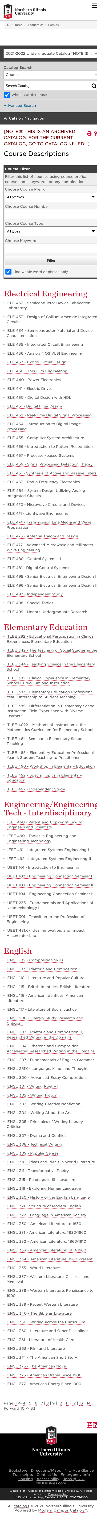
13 (81, 1403)
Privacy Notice (58, 1494)
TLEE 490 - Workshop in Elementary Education (51, 766)
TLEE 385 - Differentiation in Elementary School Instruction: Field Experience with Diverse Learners (51, 711)
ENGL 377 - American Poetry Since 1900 (44, 1384)
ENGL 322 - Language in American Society (46, 1215)
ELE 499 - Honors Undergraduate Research (47, 612)
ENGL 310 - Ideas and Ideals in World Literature (51, 1162)
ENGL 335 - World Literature (33, 1268)
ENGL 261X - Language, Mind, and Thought (47, 1069)
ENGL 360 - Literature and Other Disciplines (47, 1331)
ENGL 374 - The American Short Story (42, 1357)
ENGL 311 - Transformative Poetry (38, 1171)
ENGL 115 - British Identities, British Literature (48, 987)
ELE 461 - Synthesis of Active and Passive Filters (52, 473)
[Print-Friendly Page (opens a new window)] (89, 133)
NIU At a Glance (79, 1470)
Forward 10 (14, 1408)
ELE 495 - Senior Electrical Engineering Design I (51, 576)
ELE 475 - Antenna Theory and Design (42, 536)
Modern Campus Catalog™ (62, 1510)
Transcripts (22, 1475)
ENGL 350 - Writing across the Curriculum (46, 1322)
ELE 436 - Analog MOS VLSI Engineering (45, 353)
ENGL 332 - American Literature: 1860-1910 (46, 1241)
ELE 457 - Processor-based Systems (40, 455)
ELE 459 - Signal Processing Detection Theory (50, 464)
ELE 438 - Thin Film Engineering (37, 371)
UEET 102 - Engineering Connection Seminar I (49, 876)
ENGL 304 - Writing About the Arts (40, 1113)
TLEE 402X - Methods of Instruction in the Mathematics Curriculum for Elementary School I (51, 727)
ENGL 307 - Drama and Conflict (36, 1136)
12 (74, 1403)
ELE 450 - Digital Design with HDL (39, 397)
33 (33, 1408)
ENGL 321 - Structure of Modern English (44, 1206)
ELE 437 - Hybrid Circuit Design (36, 362)
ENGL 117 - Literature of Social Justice (42, 1009)
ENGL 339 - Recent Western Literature (42, 1304)
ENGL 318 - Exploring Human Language (44, 1188)
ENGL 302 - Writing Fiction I (33, 1095)
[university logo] (51, 1442)
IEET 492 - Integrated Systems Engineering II (49, 859)
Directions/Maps (46, 1470)
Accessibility (47, 1479)
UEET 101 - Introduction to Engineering (43, 867)
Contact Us (46, 1475)
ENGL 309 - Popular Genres (32, 1153)
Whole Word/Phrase (29, 95)
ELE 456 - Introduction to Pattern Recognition (50, 446)
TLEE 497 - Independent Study (36, 789)
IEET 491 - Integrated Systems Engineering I (48, 850)
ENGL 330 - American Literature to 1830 (44, 1224)
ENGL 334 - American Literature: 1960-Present (50, 1259)
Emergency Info (75, 1475)
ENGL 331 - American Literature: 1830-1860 (46, 1232)
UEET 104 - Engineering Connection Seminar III (51, 894)
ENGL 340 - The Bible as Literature (39, 1313)
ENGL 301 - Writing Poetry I (32, 1086)
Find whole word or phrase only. (41, 272)
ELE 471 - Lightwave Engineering (38, 513)
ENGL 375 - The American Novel (37, 1366)
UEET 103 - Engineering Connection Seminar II (50, 885)
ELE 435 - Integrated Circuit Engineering (45, 344)
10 (60, 1403)
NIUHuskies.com (51, 1483)
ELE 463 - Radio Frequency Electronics (43, 482)
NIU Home (15, 25)
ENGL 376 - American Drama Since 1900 (44, 1375)
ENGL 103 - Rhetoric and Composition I (43, 969)
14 (89, 1403)
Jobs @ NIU (74, 1479)
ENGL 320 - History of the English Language (48, 1197)
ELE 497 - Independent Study (35, 594)
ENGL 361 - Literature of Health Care (40, 1340)
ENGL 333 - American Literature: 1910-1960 (46, 1250)
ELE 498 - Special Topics (30, 603)
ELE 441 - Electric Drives (30, 388)
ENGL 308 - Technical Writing (34, 1144)
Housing (25, 1479)
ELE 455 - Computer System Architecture (45, 438)
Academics (35, 25)
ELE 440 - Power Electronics (34, 380)
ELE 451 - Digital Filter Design (34, 406)
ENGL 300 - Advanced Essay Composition (46, 1078)
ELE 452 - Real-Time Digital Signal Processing (49, 415)
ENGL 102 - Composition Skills (35, 960)
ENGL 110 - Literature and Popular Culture (45, 978)
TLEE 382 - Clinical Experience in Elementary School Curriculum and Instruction (48, 680)
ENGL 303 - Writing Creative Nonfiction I (45, 1104)
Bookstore (18, 1470)
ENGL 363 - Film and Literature (36, 1348)
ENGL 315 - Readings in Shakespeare (41, 1180)
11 (67, 1403)
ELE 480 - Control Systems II (34, 559)
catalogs (21, 1506)
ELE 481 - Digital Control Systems (38, 568)
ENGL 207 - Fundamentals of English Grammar (50, 1060)
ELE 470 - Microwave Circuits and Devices (46, 505)
